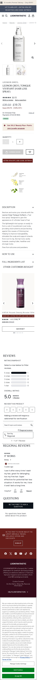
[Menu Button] (2, 16)
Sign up (18, 543)
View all (31, 113)
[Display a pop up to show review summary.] (19, 319)
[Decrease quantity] (6, 141)
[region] (18, 638)
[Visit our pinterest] (30, 553)
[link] (29, 16)
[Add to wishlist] (30, 151)
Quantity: (7, 137)
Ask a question (20, 100)
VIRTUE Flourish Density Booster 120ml (18, 313)
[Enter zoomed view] (33, 57)
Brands (12, 23)
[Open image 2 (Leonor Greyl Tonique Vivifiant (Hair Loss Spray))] (21, 69)
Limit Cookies (18, 670)
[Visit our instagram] (15, 553)
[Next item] (32, 303)
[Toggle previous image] (1, 43)
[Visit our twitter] (10, 553)
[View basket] (33, 16)
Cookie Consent (18, 581)
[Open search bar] (6, 16)
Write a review (8, 100)
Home (5, 23)
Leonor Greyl (21, 23)
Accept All (18, 676)
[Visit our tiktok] (25, 553)
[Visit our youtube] (20, 553)
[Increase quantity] (19, 141)
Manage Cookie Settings (18, 664)
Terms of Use (6, 659)
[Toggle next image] (34, 43)
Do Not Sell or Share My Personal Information (18, 585)
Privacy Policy (25, 657)
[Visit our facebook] (5, 553)
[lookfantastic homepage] (18, 16)
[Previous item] (3, 303)
